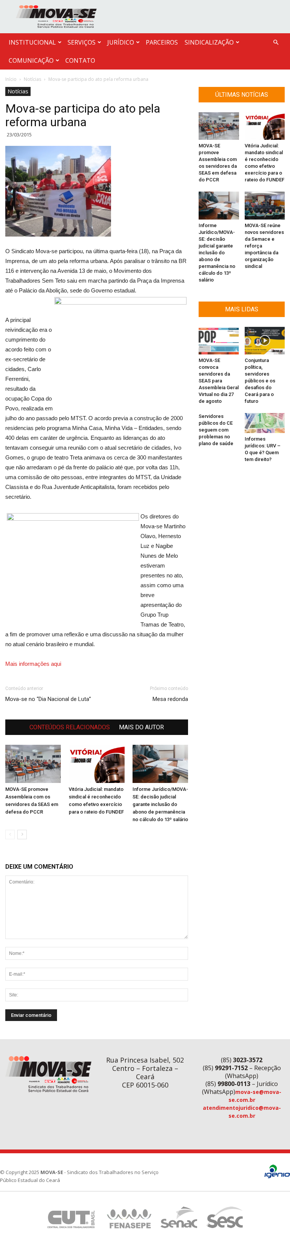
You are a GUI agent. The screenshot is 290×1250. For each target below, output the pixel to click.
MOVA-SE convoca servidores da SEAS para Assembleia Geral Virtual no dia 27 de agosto (219, 380)
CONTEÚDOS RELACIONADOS (69, 727)
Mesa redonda (170, 699)
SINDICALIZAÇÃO (209, 42)
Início (11, 79)
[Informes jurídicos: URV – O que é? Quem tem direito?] (265, 423)
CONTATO (80, 60)
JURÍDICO (120, 42)
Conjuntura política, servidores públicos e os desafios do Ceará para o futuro (260, 380)
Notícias (32, 79)
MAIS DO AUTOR (141, 727)
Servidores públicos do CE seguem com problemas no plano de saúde (216, 429)
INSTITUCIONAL (32, 42)
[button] (276, 42)
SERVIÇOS (82, 42)
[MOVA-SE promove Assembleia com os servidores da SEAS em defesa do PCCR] (33, 764)
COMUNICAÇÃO (31, 60)
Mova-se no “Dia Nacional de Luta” (48, 699)
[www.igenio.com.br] (277, 1176)
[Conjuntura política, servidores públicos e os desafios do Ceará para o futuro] (265, 340)
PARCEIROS (162, 42)
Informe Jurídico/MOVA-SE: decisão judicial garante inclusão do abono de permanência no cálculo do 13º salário (160, 804)
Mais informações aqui (33, 664)
